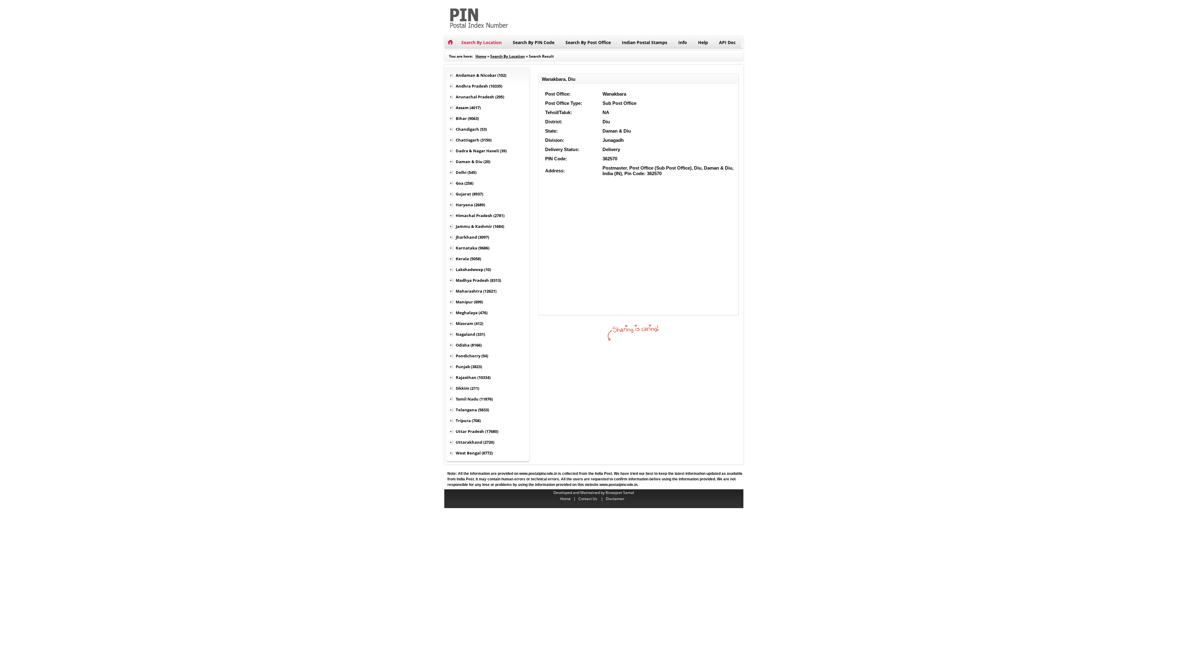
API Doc (727, 42)
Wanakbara (614, 94)
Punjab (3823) (469, 366)
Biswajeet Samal (620, 492)
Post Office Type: (563, 103)
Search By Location (481, 42)
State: (551, 131)
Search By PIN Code (533, 42)
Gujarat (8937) (469, 194)
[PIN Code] (521, 3)
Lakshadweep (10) (473, 269)
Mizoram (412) (469, 323)
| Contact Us (587, 498)
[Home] (450, 42)
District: (553, 121)
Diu (606, 121)
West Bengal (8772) (474, 453)
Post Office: (558, 94)
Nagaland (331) (470, 334)
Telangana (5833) (472, 410)
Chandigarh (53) (471, 129)
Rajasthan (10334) (473, 377)
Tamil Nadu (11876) (474, 399)
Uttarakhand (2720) (475, 442)
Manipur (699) (469, 302)
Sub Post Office (619, 103)
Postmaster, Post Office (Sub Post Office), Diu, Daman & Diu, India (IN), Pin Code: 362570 (668, 170)
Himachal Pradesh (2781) (480, 215)
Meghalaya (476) (471, 312)
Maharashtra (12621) (476, 291)
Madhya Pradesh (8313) (478, 280)
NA (605, 112)
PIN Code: (556, 158)
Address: (555, 170)
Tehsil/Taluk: (558, 112)
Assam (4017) (468, 107)
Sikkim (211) (467, 388)
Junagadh (613, 140)
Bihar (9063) (467, 118)
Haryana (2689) (470, 205)
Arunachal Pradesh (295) (480, 97)
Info (682, 42)
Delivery (611, 149)
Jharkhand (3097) (472, 237)
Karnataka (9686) (472, 248)
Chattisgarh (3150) (473, 140)
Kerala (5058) (468, 258)
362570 (609, 158)
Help (703, 42)
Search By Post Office (588, 42)
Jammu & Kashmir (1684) (480, 226)
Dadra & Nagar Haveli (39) (481, 151)
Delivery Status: (562, 149)
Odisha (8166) (469, 345)
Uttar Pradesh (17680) (477, 431)
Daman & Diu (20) (473, 161)
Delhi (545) (466, 172)
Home (480, 56)
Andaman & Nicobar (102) (481, 75)
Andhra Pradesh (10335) (479, 86)
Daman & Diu (616, 131)
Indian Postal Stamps (644, 42)
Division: (554, 140)
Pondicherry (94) (472, 356)
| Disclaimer (612, 498)
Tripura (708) (468, 420)
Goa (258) (464, 183)
